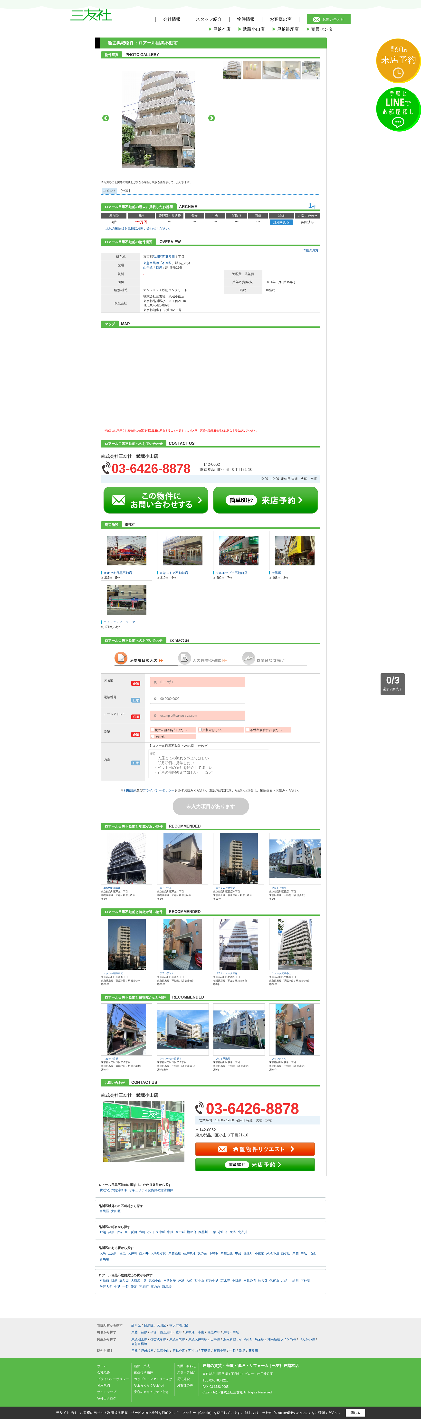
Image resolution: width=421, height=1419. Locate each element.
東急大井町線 (197, 1339)
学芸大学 (106, 1286)
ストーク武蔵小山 (281, 973)
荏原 (111, 1232)
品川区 (157, 256)
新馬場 (104, 1259)
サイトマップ (106, 1392)
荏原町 (248, 1253)
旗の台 (191, 1232)
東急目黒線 (151, 263)
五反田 (112, 1253)
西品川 (203, 1232)
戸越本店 (219, 29)
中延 (170, 1232)
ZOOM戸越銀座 (112, 887)
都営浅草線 (158, 1339)
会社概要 (103, 1372)
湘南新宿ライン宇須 (237, 1339)
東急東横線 (139, 1344)
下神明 (214, 1253)
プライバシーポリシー (158, 790)
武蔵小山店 (251, 29)
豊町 (142, 1232)
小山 (150, 1232)
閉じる (355, 1413)
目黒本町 (213, 1332)
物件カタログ (106, 1398)
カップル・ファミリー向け (153, 1379)
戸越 (103, 1232)
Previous (105, 118)
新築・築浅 (142, 1366)
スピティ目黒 (111, 1058)
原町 (226, 1332)
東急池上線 (139, 1339)
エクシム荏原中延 (225, 887)
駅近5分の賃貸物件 (113, 1190)
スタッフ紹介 (186, 1372)
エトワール (166, 887)
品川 (295, 1280)
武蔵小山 (272, 1253)
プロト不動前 (279, 887)
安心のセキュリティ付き (151, 1392)
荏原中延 (189, 1253)
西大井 (144, 1253)
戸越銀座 (174, 1253)
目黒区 (104, 1211)
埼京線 (259, 1339)
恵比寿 (225, 1280)
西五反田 (168, 256)
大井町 (132, 1253)
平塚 (119, 1232)
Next (211, 118)
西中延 (180, 1232)
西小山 (285, 1253)
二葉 (213, 1232)
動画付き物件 (143, 1372)
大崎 (233, 1232)
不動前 (167, 263)
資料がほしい (211, 730)
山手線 (148, 267)
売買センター (321, 29)
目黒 (159, 267)
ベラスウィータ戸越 (227, 973)
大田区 (116, 1211)
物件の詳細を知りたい (171, 730)
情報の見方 (310, 250)
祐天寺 (263, 1280)
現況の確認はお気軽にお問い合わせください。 (138, 228)
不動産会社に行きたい (266, 730)
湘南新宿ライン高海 (282, 1339)
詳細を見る (281, 222)
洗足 (134, 1286)
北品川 (242, 1232)
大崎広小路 (158, 1253)
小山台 (223, 1232)
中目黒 (236, 1280)
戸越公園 (226, 1253)
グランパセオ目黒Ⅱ (171, 1058)
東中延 (160, 1232)
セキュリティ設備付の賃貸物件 (151, 1190)
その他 (159, 737)
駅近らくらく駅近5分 (149, 1385)
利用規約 (130, 790)
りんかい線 (307, 1339)
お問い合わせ (333, 19)
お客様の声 (281, 19)
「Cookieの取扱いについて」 (291, 1413)
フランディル (167, 973)
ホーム (102, 1366)
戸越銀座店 (285, 29)
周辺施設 (183, 1379)
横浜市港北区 (178, 1325)
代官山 (274, 1280)
